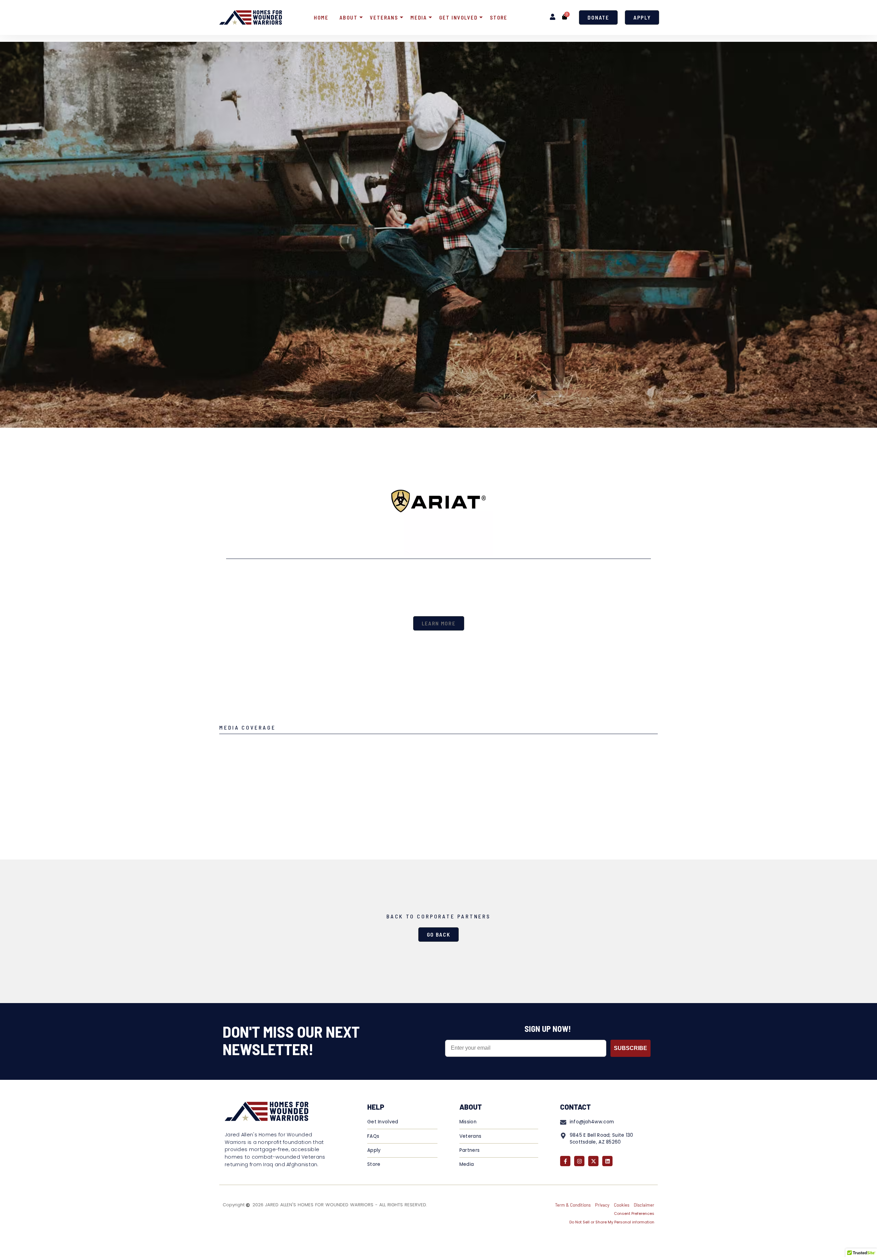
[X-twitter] (593, 1161)
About (348, 17)
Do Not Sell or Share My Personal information (611, 1222)
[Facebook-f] (565, 1161)
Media (418, 17)
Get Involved (458, 17)
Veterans (384, 17)
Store (498, 17)
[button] (438, 623)
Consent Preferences (634, 1213)
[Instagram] (579, 1161)
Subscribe (630, 1048)
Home (321, 17)
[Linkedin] (607, 1161)
